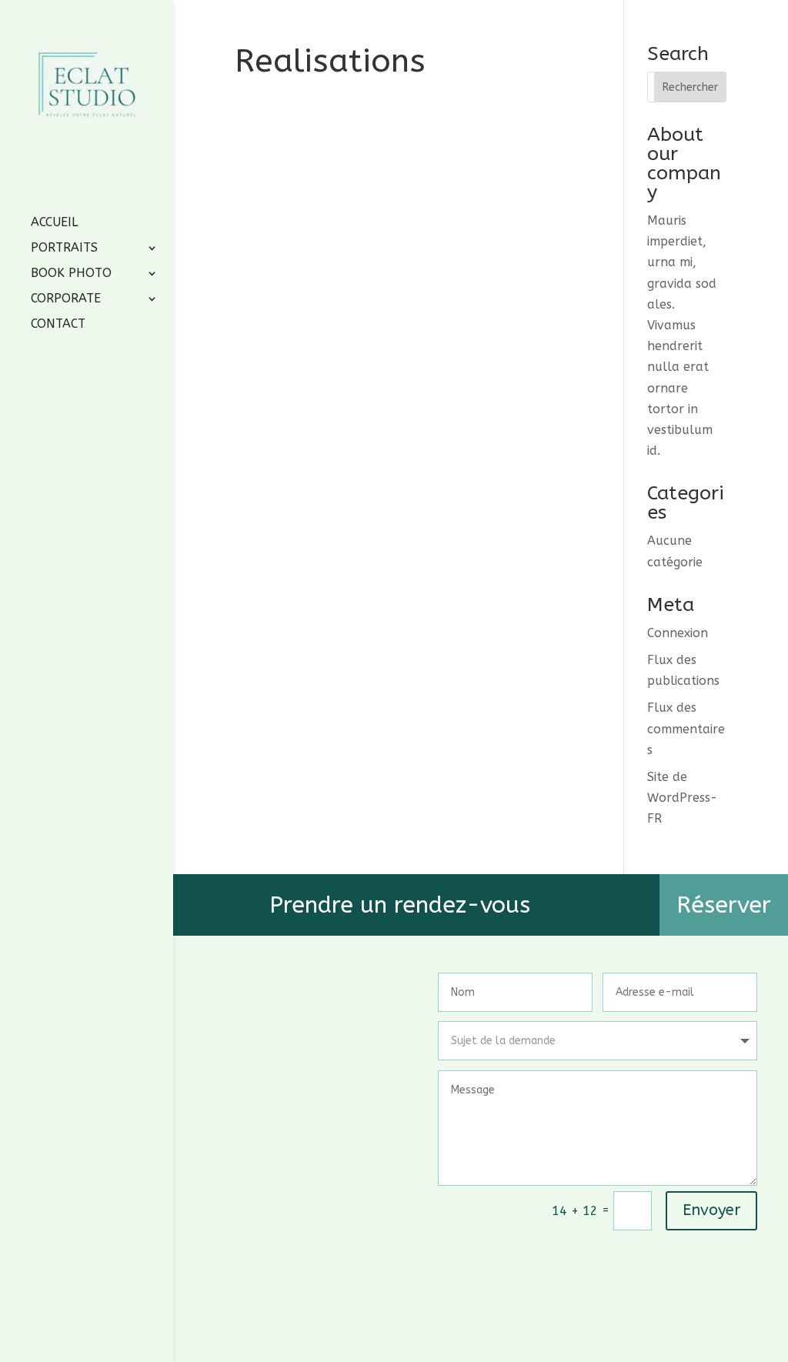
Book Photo (71, 274)
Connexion (677, 633)
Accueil (54, 223)
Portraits (64, 248)
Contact (58, 325)
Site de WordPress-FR (682, 797)
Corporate (66, 299)
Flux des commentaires (686, 728)
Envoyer (711, 1210)
